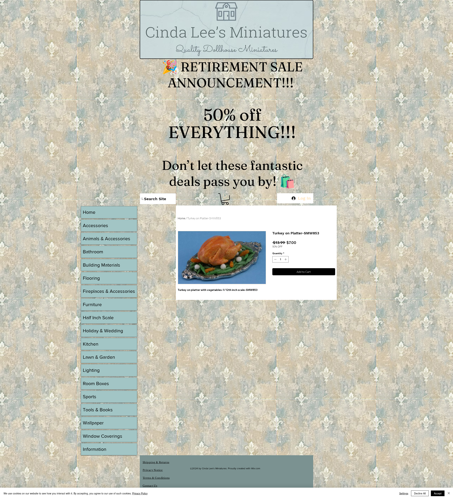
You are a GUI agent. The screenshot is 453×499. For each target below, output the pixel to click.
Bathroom (93, 251)
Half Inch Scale (98, 317)
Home (181, 218)
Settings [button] (403, 493)
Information (94, 449)
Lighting (91, 370)
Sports (89, 396)
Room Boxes (96, 383)
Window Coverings (102, 436)
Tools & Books (98, 409)
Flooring (91, 278)
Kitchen (90, 343)
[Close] (449, 493)
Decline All (420, 493)
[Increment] (286, 259)
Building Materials (101, 264)
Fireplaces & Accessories (109, 291)
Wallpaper (93, 422)
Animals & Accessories (106, 238)
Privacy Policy (140, 493)
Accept (437, 493)
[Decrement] (275, 259)
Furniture (92, 304)
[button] (225, 199)
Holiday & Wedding (103, 330)
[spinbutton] (280, 259)
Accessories (95, 225)
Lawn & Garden (99, 357)
